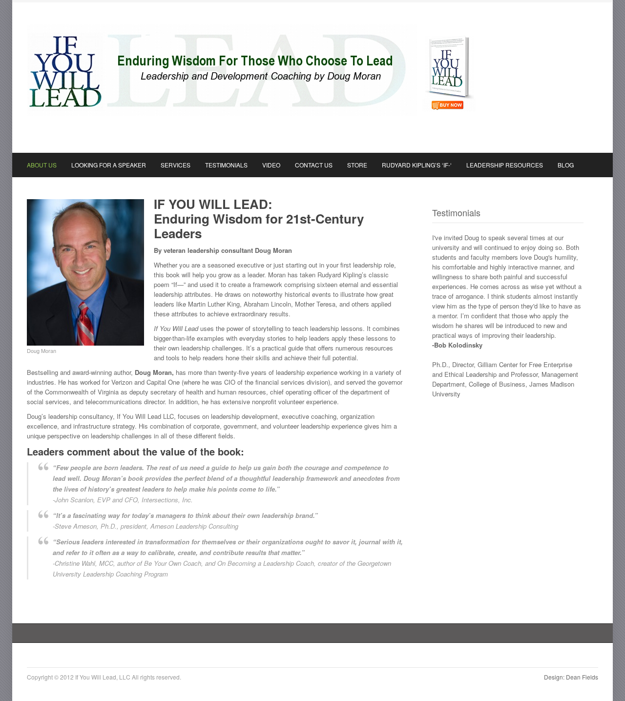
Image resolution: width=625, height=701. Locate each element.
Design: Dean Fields (571, 677)
